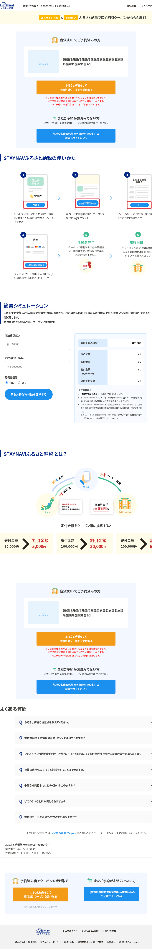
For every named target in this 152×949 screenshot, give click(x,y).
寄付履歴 (131, 5)
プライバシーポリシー (50, 942)
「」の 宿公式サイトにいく (76, 136)
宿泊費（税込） (12, 335)
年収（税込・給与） (14, 358)
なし (11, 383)
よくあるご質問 (91, 931)
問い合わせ (110, 931)
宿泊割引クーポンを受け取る (76, 87)
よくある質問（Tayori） (64, 833)
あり (23, 383)
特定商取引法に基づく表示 (90, 942)
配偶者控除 (11, 377)
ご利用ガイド (71, 931)
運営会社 (111, 942)
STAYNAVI (19, 942)
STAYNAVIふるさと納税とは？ (55, 5)
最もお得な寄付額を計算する (29, 394)
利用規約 (32, 942)
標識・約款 (69, 942)
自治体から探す (30, 5)
